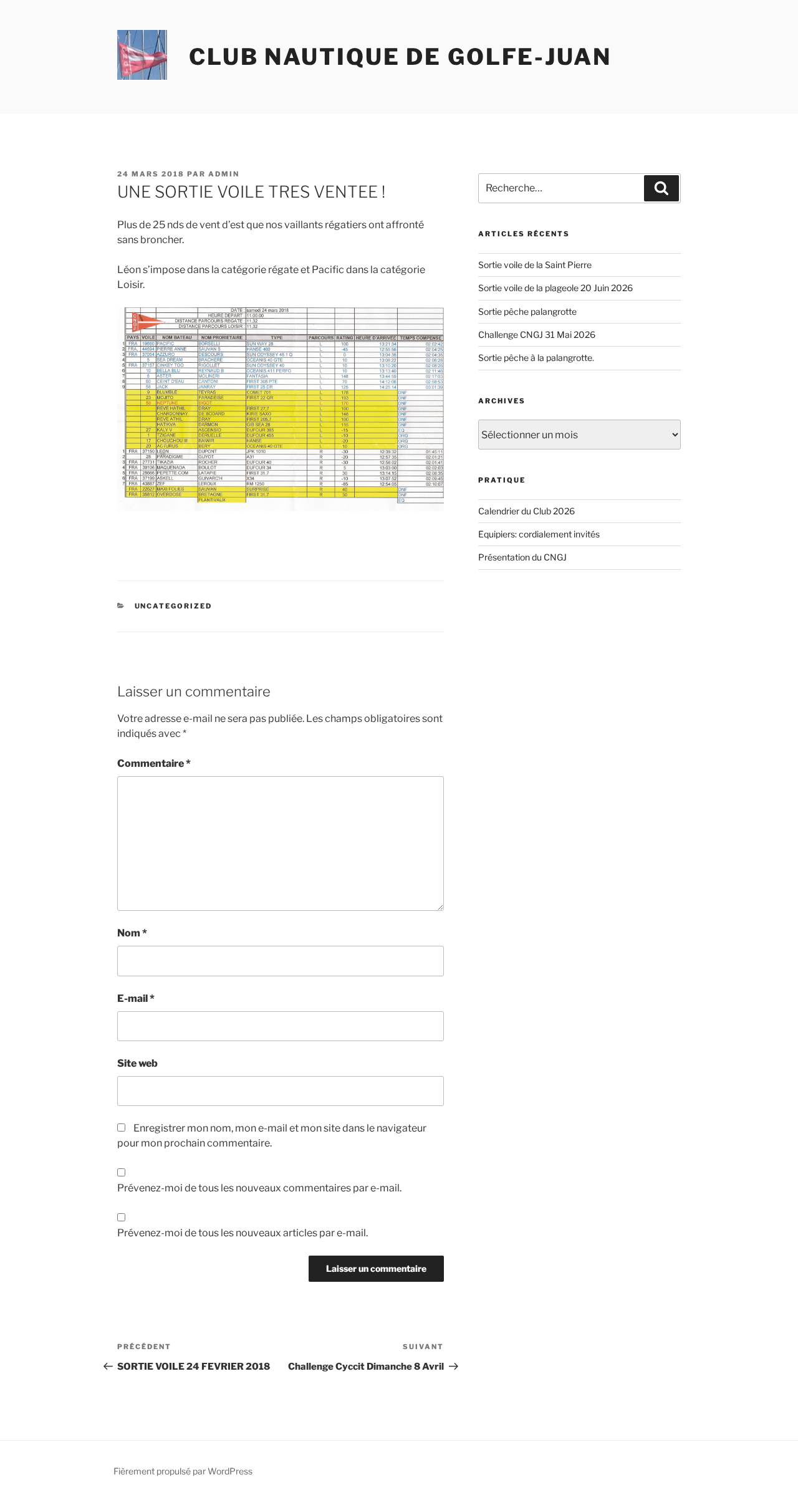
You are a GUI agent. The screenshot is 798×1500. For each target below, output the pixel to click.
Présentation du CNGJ (522, 557)
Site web (137, 1063)
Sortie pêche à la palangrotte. (536, 357)
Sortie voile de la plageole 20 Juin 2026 (555, 287)
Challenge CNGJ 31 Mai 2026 (536, 334)
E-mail (136, 998)
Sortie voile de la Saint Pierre (535, 264)
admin (223, 174)
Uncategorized (174, 606)
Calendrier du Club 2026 (526, 511)
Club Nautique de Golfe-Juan (400, 56)
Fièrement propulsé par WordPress (182, 1471)
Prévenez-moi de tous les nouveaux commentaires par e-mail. (259, 1188)
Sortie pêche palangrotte (527, 311)
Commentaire (154, 763)
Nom (132, 933)
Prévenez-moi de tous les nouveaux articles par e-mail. (242, 1233)
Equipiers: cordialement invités (539, 534)
